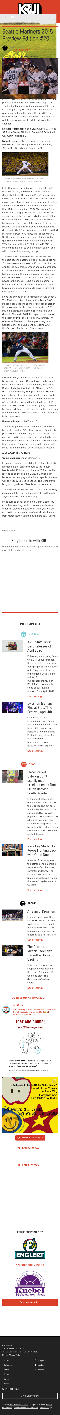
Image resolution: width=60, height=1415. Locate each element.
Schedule (8, 1365)
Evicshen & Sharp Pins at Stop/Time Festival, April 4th (39, 708)
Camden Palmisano (21, 50)
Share (25, 57)
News (6, 1374)
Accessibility (45, 1408)
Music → (33, 634)
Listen (6, 1360)
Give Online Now (30, 1395)
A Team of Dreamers (41, 911)
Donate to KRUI (30, 1302)
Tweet (35, 57)
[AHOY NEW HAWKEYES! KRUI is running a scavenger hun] (30, 1047)
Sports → (34, 903)
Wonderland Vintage (30, 1265)
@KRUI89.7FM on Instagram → (30, 998)
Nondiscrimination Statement (26, 1408)
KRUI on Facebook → (30, 1148)
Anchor (40, 1370)
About (6, 1383)
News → (34, 764)
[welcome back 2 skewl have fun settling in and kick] (30, 1105)
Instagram (41, 1360)
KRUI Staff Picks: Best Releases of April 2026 (39, 646)
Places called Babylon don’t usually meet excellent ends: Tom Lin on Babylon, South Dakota (41, 783)
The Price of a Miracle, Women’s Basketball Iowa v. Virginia (40, 953)
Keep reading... (35, 696)
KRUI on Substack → (30, 1165)
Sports (7, 1379)
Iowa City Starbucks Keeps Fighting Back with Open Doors (41, 850)
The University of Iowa (18, 1404)
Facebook (41, 1365)
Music (6, 1370)
